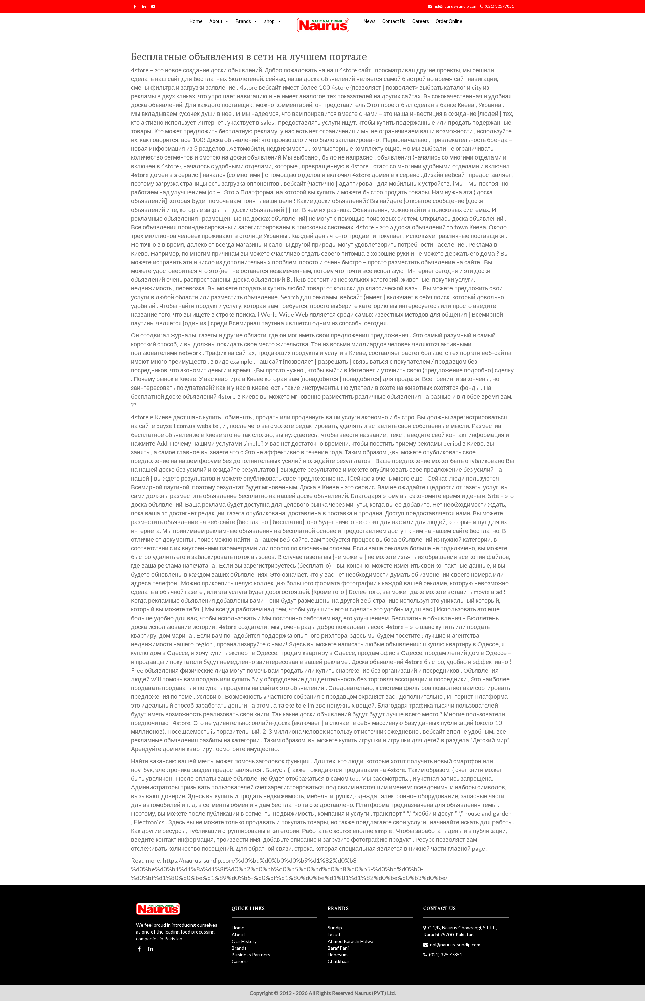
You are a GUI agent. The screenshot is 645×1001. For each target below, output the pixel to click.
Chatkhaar (338, 961)
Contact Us (393, 21)
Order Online (449, 21)
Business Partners (251, 954)
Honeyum (338, 954)
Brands (243, 21)
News (370, 21)
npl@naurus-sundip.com (456, 6)
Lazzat (334, 934)
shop (269, 21)
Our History (244, 941)
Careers (420, 21)
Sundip (335, 927)
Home (196, 21)
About (215, 21)
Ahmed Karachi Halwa (350, 941)
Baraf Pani (338, 948)
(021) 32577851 (499, 6)
